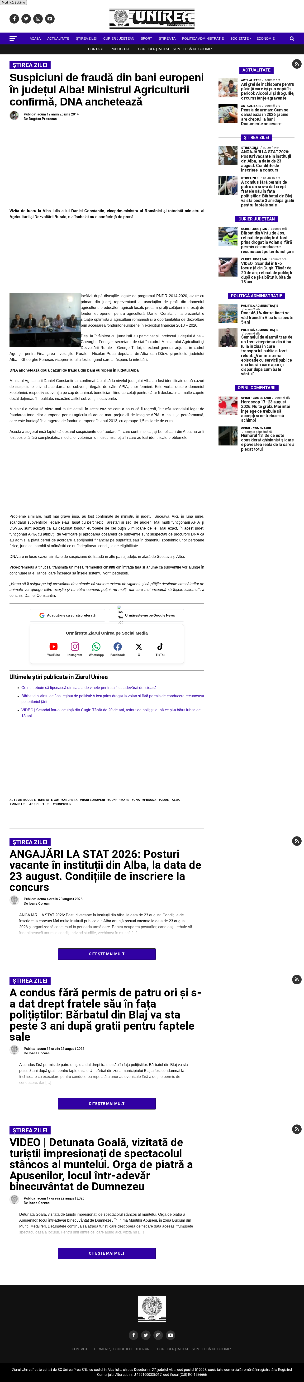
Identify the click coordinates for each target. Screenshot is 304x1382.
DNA (136, 800)
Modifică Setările (13, 2)
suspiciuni (63, 804)
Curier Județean (118, 38)
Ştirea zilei (86, 38)
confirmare (119, 800)
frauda (150, 800)
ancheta (70, 800)
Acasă (35, 38)
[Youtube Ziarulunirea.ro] (170, 1335)
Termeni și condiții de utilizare (122, 1349)
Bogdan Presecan (43, 119)
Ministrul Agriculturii (30, 804)
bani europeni (93, 800)
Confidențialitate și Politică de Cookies (175, 49)
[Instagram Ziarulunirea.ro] (158, 1335)
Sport (146, 38)
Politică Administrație (203, 38)
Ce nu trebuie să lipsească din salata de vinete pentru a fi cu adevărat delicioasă (89, 688)
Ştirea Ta (167, 38)
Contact (96, 49)
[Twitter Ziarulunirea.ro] (146, 1335)
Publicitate (121, 49)
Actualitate (58, 38)
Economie (265, 38)
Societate (239, 38)
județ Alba (170, 800)
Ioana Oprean (39, 903)
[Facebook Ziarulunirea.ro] (133, 1335)
